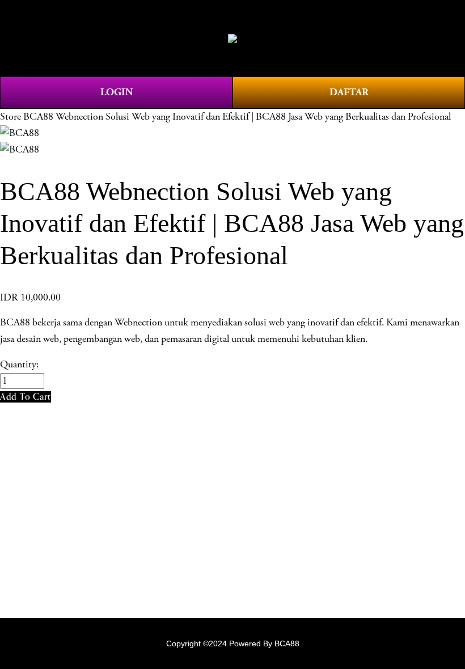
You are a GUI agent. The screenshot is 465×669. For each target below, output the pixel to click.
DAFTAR (349, 92)
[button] (25, 396)
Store (10, 117)
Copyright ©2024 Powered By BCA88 (232, 643)
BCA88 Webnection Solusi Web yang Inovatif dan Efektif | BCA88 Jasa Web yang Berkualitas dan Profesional (237, 117)
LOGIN (116, 92)
